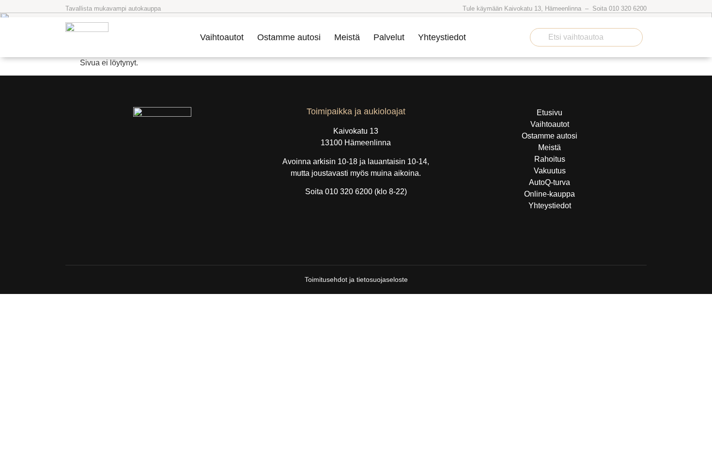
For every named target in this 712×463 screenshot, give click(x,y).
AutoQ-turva (549, 182)
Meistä (347, 37)
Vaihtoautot (222, 37)
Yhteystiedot (442, 37)
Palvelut (388, 37)
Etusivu (549, 112)
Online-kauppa (549, 194)
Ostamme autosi (289, 37)
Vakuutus (550, 171)
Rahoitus (549, 159)
